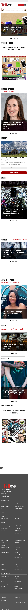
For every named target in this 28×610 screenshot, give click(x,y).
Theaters (17, 542)
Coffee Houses (18, 550)
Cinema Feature (5, 547)
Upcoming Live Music (21, 178)
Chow (2, 516)
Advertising (4, 600)
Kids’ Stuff (17, 576)
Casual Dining (18, 581)
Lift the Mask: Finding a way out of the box (12, 312)
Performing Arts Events (20, 540)
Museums (3, 555)
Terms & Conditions (20, 602)
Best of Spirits (22, 329)
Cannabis (17, 503)
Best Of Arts (16, 282)
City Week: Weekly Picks (6, 526)
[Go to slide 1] (11, 38)
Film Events (23, 239)
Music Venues (18, 566)
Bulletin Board (18, 528)
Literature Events (18, 554)
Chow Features (4, 518)
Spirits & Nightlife (19, 588)
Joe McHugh (8, 33)
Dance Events (18, 545)
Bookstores (17, 547)
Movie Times (4, 550)
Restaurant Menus (19, 516)
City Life (3, 581)
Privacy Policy (18, 597)
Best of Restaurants (13, 329)
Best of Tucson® (5, 576)
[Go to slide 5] (17, 38)
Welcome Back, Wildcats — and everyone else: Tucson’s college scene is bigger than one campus (13, 29)
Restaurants (17, 518)
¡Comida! (17, 586)
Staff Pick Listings (19, 526)
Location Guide (18, 530)
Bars (16, 564)
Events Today (4, 528)
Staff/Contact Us (19, 600)
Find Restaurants (4, 329)
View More (14, 168)
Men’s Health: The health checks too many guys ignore (13, 124)
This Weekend (4, 531)
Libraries (16, 552)
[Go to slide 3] (14, 38)
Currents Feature (5, 506)
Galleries (3, 545)
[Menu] (25, 5)
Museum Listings (5, 552)
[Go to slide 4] (15, 38)
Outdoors (3, 586)
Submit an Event (14, 172)
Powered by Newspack (6, 607)
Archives (3, 597)
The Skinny (12, 91)
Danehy (3, 508)
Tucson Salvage (18, 508)
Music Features (5, 567)
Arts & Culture (4, 540)
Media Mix (17, 579)
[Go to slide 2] (12, 133)
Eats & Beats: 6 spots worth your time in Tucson (14, 345)
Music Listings (4, 569)
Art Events (3, 543)
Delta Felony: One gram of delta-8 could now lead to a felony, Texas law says (14, 392)
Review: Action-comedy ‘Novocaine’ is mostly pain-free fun (13, 252)
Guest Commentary (19, 506)
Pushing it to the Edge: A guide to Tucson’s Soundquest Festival (13, 211)
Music (2, 564)
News (2, 504)
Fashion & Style (5, 584)
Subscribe (20, 5)
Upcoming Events (6, 282)
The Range (4, 91)
